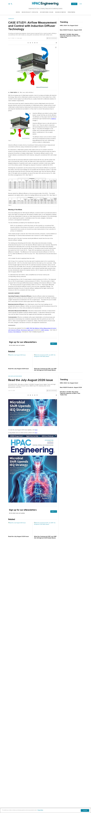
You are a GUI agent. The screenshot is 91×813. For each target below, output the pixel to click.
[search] (11, 4)
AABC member (45, 330)
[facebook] (28, 42)
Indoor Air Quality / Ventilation (30, 12)
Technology (11, 18)
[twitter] (32, 42)
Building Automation (60, 12)
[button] (9, 4)
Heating (18, 12)
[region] (45, 810)
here (36, 429)
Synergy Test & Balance (14, 331)
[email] (37, 42)
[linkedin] (30, 42)
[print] (56, 42)
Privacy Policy (40, 810)
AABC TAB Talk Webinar (32, 328)
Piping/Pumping (71, 12)
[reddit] (34, 42)
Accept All (85, 810)
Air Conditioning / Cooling (46, 12)
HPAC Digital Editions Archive (15, 376)
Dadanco (53, 118)
